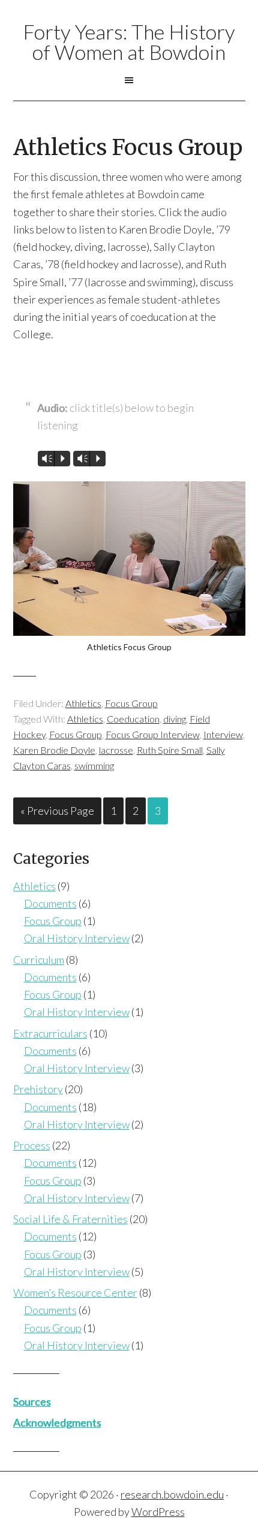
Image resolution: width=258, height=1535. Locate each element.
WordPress (158, 1511)
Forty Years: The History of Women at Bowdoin (129, 41)
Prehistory (38, 1089)
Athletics (83, 703)
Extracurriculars (50, 1033)
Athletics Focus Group (127, 147)
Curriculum (38, 959)
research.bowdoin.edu (172, 1494)
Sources (32, 1401)
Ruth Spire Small (170, 750)
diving (174, 718)
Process (31, 1145)
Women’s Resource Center (75, 1292)
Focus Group (131, 703)
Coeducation (133, 718)
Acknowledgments (57, 1422)
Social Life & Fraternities (70, 1218)
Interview (223, 734)
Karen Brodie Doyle (54, 750)
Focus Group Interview (153, 734)
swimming (94, 765)
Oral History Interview (77, 938)
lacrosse (116, 750)
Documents (50, 903)
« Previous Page (57, 810)
